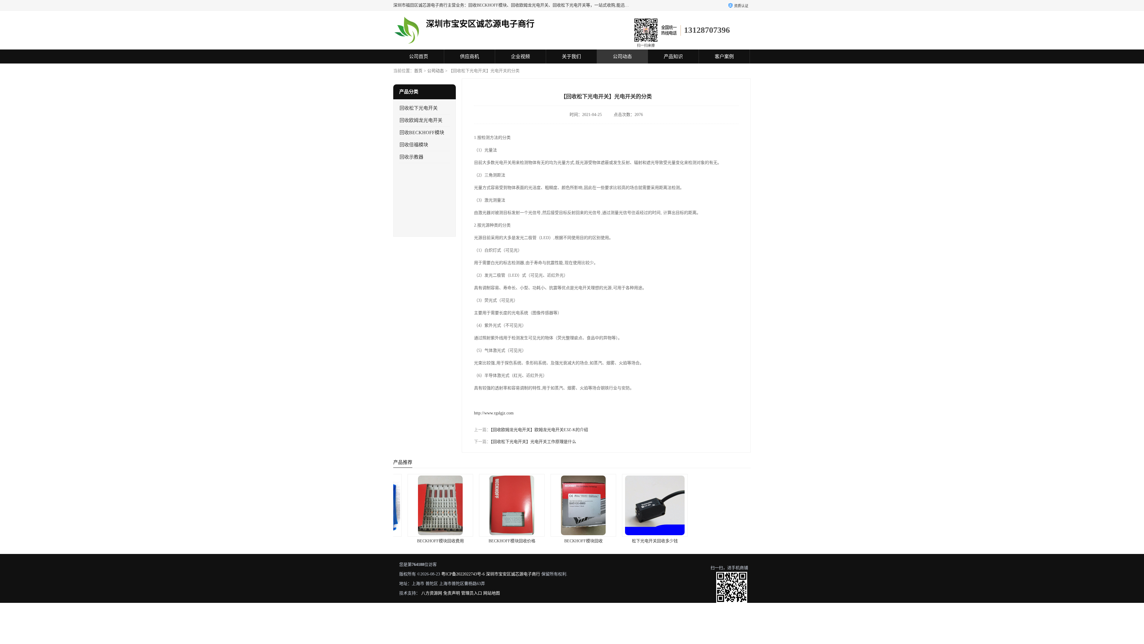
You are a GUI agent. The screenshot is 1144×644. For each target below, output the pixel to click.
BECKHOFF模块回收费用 (429, 541)
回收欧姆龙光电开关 (421, 120)
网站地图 (491, 593)
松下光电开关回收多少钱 (643, 541)
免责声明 (451, 593)
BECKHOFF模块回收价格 (500, 541)
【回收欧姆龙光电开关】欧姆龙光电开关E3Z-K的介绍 (539, 430)
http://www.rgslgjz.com (494, 413)
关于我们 (571, 56)
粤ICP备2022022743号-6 (463, 574)
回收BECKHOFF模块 (422, 132)
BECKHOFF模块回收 (572, 541)
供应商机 (469, 56)
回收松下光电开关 (419, 108)
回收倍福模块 (414, 144)
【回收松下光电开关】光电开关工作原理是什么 (533, 441)
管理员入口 (471, 593)
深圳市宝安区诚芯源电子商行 (513, 574)
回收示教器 (411, 157)
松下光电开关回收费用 (715, 541)
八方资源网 (431, 593)
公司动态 (622, 56)
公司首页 (418, 56)
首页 (418, 71)
